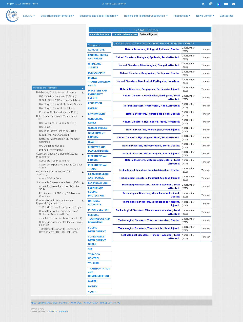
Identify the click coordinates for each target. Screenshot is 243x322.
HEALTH (92, 142)
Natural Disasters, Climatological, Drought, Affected (149, 65)
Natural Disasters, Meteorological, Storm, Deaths (150, 145)
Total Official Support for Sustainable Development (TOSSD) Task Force (59, 230)
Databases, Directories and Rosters (56, 92)
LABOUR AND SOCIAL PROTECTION (96, 192)
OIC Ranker (45, 126)
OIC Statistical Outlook (51, 145)
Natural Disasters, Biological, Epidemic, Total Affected (147, 57)
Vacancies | (52, 303)
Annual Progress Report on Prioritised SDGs (60, 188)
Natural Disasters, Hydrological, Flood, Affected (151, 105)
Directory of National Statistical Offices (60, 104)
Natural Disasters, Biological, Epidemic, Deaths (152, 49)
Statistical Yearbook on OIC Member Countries (59, 140)
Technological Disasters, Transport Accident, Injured (148, 228)
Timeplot (206, 49)
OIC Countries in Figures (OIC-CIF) (57, 123)
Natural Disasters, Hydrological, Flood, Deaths (152, 113)
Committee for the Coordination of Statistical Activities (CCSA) (58, 213)
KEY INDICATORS (97, 182)
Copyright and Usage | (70, 303)
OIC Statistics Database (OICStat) (57, 96)
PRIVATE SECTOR (98, 209)
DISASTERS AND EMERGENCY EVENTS (97, 94)
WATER (92, 281)
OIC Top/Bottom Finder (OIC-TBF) (57, 130)
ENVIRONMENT (96, 113)
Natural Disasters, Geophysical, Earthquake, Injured (149, 89)
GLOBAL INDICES (97, 127)
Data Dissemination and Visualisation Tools (56, 117)
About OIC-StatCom (50, 178)
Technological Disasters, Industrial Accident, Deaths (149, 170)
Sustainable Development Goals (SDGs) (58, 182)
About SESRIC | (38, 303)
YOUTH (92, 291)
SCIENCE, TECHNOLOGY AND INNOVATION (99, 219)
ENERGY (92, 108)
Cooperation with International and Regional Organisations (55, 202)
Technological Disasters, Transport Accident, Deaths (148, 220)
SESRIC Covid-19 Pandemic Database (60, 100)
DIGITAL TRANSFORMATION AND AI (99, 81)
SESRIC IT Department (58, 311)
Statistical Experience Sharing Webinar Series (60, 166)
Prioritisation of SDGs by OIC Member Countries (60, 195)
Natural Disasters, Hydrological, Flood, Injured (152, 129)
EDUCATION (95, 103)
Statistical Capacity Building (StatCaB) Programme (57, 155)
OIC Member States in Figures (111, 30)
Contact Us (226, 15)
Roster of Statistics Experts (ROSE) (58, 112)
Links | (103, 303)
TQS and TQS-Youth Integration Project (60, 207)
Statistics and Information (45, 87)
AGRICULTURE (96, 49)
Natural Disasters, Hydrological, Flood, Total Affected (148, 137)
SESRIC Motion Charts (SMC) (55, 134)
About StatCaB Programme (54, 160)
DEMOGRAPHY (96, 72)
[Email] (233, 3)
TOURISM (93, 263)
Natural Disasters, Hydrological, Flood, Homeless (151, 121)
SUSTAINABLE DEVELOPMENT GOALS (97, 240)
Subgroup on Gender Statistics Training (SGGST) (61, 223)
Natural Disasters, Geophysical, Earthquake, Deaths (149, 73)
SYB (90, 249)
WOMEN (92, 286)
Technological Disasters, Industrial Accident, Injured (149, 178)
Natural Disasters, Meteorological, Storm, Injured (150, 153)
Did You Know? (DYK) (51, 149)
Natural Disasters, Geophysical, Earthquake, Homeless (148, 81)
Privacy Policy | (91, 303)
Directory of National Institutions (57, 108)
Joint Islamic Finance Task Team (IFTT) (60, 218)
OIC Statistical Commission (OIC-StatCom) (54, 173)
